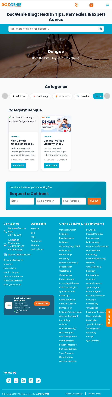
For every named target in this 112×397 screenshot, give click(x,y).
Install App (43, 303)
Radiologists (92, 320)
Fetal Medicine (93, 250)
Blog (33, 232)
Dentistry (90, 262)
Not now (42, 308)
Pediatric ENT (65, 250)
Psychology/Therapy (69, 283)
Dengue (15, 136)
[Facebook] (8, 380)
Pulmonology (65, 308)
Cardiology (64, 295)
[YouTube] (38, 380)
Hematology (92, 303)
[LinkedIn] (23, 380)
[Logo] (11, 4)
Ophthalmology (66, 340)
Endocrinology (93, 242)
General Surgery (94, 283)
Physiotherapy (66, 357)
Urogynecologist (67, 279)
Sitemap (35, 245)
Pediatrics (64, 234)
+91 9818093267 (16, 246)
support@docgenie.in (19, 254)
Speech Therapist (94, 324)
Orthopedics (92, 308)
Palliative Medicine (68, 344)
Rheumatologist (93, 316)
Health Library (37, 249)
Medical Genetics (94, 234)
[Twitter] (16, 380)
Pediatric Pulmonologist (70, 312)
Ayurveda (90, 279)
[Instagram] (31, 380)
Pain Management (68, 336)
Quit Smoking (92, 340)
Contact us (36, 241)
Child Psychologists (68, 287)
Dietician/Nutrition (68, 349)
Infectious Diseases (95, 295)
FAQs (33, 237)
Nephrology (91, 254)
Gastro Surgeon (66, 332)
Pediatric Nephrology (96, 258)
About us (35, 228)
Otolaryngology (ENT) (69, 246)
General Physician (67, 229)
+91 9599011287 (16, 249)
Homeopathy (92, 275)
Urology (89, 336)
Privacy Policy (95, 393)
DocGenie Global (14, 280)
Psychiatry (64, 258)
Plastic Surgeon (93, 291)
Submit (94, 200)
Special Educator (67, 291)
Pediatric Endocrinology (97, 246)
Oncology (91, 299)
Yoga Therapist (66, 353)
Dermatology (65, 254)
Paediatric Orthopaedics (98, 312)
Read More (18, 165)
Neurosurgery (92, 238)
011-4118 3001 (14, 234)
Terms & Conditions (74, 393)
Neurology (91, 229)
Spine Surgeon (93, 287)
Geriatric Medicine (68, 361)
